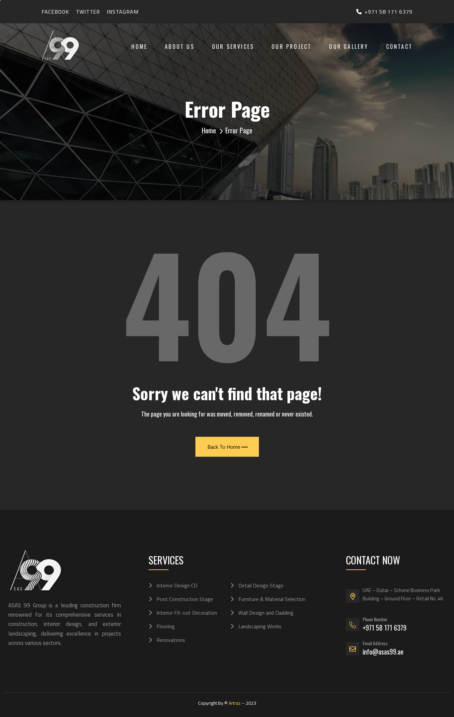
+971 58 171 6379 (388, 12)
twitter (88, 12)
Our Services (233, 47)
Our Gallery (348, 47)
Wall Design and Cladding (265, 612)
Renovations (171, 640)
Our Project (291, 47)
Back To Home (223, 447)
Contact (399, 47)
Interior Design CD (177, 585)
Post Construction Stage (185, 599)
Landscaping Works (260, 626)
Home (139, 47)
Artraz (235, 703)
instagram (123, 12)
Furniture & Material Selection (271, 599)
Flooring (166, 626)
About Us (179, 47)
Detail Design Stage (261, 585)
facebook (55, 12)
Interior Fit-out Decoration (187, 612)
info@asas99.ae (383, 651)
